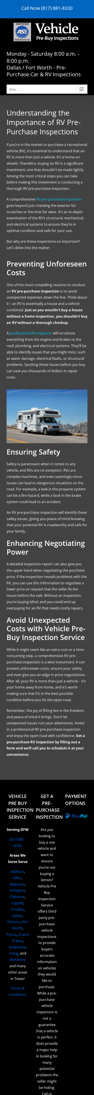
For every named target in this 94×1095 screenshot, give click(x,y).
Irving (13, 953)
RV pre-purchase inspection (59, 199)
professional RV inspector (31, 333)
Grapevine (17, 947)
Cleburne (17, 896)
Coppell (17, 903)
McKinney (18, 959)
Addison (17, 871)
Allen (17, 877)
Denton (13, 921)
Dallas (17, 915)
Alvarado (17, 884)
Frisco (11, 934)
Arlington (17, 890)
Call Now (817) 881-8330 (47, 8)
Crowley (17, 909)
